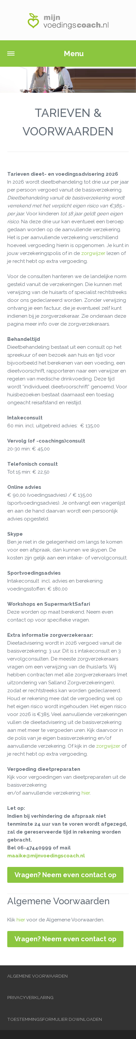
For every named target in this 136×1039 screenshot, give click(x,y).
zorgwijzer (93, 253)
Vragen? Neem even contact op (65, 875)
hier (86, 793)
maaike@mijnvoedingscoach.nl (46, 856)
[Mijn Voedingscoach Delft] (68, 20)
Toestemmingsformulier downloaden (54, 1019)
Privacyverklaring (30, 997)
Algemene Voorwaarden (37, 976)
